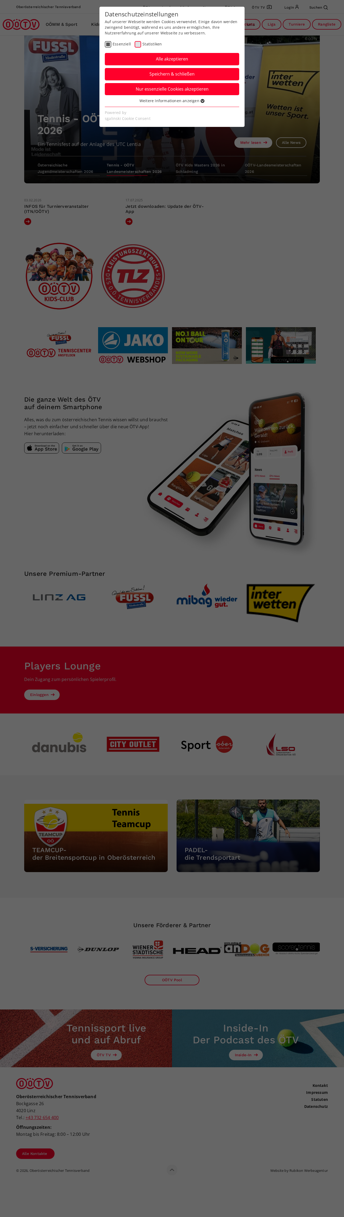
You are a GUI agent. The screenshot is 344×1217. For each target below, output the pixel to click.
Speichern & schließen (172, 74)
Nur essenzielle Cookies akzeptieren (172, 89)
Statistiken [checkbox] (152, 44)
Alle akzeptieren (172, 59)
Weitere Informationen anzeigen (169, 100)
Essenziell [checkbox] (122, 44)
